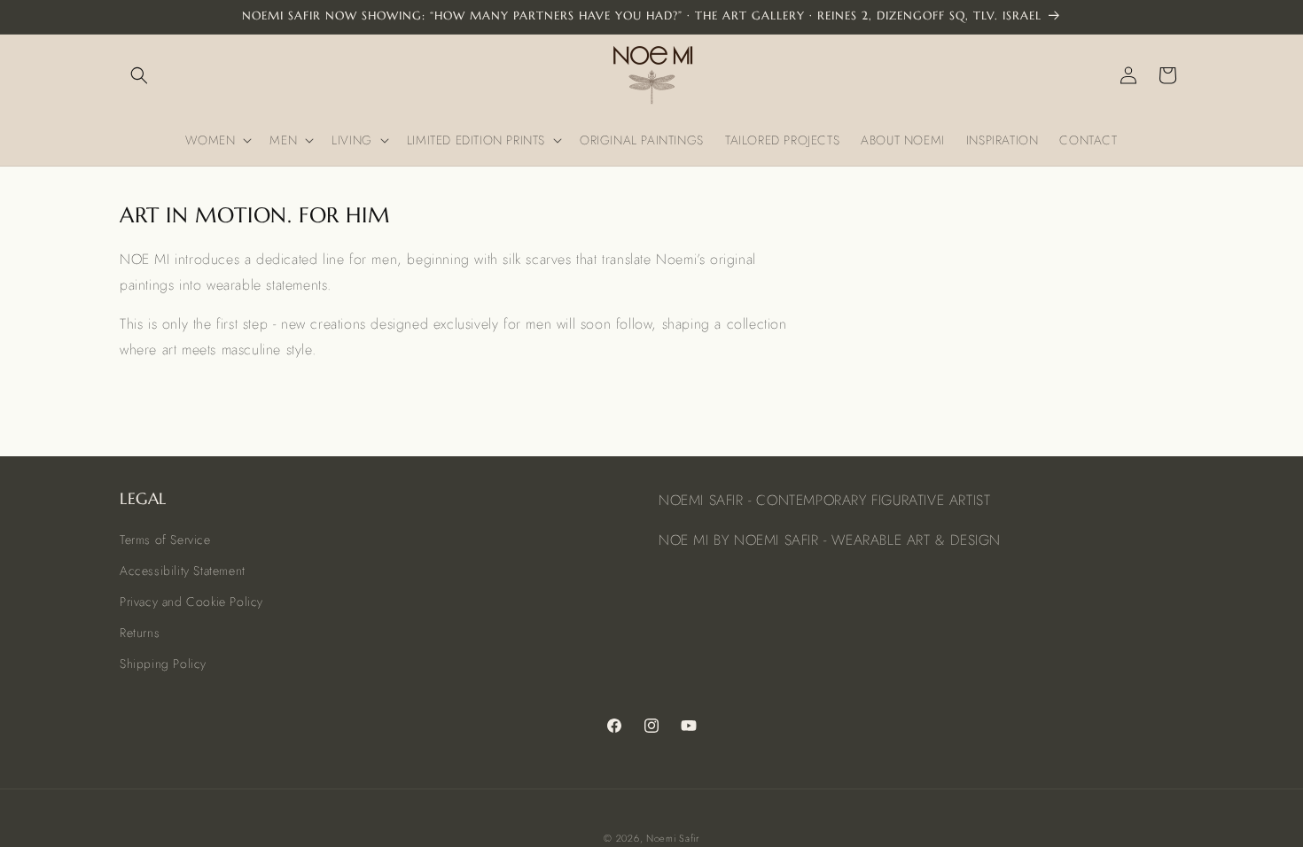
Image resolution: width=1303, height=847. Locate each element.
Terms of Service (165, 539)
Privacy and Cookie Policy (191, 601)
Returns (140, 632)
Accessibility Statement (183, 570)
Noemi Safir (672, 838)
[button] (139, 75)
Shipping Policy (163, 663)
